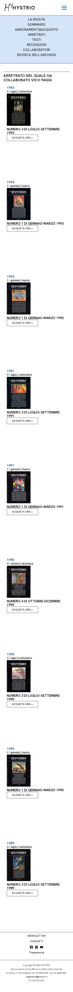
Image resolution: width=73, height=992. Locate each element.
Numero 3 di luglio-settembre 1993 (33, 131)
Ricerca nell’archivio (36, 55)
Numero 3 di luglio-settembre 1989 (33, 886)
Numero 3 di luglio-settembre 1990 (33, 697)
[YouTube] (41, 947)
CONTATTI (36, 941)
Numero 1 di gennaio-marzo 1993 (35, 223)
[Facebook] (31, 947)
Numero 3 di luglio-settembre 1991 (33, 414)
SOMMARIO (36, 24)
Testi (36, 39)
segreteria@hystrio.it (36, 976)
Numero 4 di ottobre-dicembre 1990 (33, 603)
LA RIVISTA (36, 19)
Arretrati (36, 34)
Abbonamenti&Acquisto (36, 29)
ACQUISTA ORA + (22, 137)
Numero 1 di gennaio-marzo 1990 (35, 790)
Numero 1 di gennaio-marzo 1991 (35, 507)
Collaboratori (36, 50)
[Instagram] (36, 947)
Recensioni (36, 44)
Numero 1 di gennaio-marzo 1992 (35, 318)
